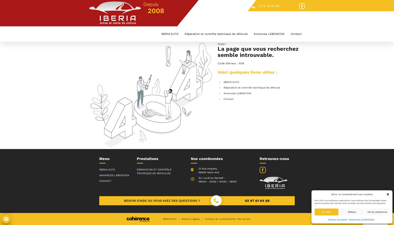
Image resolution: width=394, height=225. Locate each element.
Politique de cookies (337, 219)
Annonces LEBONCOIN (237, 93)
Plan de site (243, 219)
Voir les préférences (377, 212)
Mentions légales (190, 219)
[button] (387, 194)
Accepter (326, 212)
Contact (229, 99)
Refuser (352, 212)
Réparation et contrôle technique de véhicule (252, 87)
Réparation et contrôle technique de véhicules (154, 171)
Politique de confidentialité (361, 219)
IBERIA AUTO (231, 82)
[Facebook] (263, 170)
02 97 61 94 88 (269, 6)
